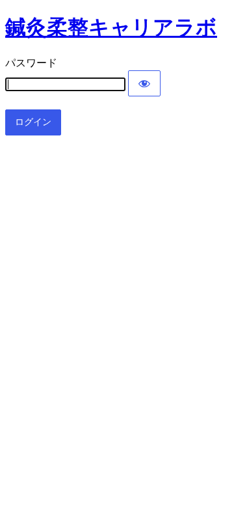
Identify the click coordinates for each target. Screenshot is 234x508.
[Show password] (144, 83)
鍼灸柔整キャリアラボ (111, 27)
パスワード (31, 62)
